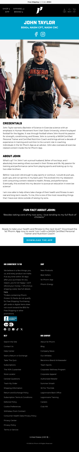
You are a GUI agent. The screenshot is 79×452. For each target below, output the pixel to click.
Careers (44, 402)
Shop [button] (5, 9)
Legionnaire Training (50, 397)
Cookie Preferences (12, 407)
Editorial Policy (10, 402)
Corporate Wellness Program (53, 370)
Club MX (44, 407)
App (7, 12)
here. (6, 292)
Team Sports (46, 365)
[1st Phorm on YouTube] (13, 329)
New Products (47, 270)
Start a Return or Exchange (15, 356)
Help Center (9, 351)
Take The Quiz (10, 360)
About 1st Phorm (48, 342)
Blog (43, 346)
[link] (36, 34)
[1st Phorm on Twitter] (21, 329)
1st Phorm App (47, 280)
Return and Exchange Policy (16, 393)
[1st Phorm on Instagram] (9, 329)
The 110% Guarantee (12, 370)
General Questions (12, 379)
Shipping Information (13, 388)
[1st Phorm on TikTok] (17, 329)
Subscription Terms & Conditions (18, 397)
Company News (47, 351)
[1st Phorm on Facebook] (5, 329)
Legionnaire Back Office (51, 393)
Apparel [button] (18, 9)
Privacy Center (10, 420)
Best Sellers (46, 275)
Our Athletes (46, 356)
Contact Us (8, 346)
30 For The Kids (47, 388)
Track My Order (10, 383)
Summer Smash (48, 383)
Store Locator (9, 374)
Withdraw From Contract (14, 411)
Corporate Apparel (48, 374)
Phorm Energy (47, 284)
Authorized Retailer (49, 379)
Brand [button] (18, 12)
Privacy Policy (10, 425)
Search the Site (10, 342)
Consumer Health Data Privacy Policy (20, 416)
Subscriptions (10, 365)
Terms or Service (11, 430)
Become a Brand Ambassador (53, 360)
